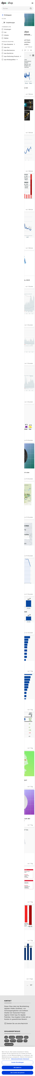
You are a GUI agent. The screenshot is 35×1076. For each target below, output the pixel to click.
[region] (17, 1061)
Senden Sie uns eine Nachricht (17, 1023)
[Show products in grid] (33, 55)
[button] (6, 1037)
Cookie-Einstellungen (17, 1062)
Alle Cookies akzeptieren (17, 1072)
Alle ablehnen (17, 1067)
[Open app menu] (32, 3)
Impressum (26, 1058)
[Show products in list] (30, 55)
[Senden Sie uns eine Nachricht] (5, 1023)
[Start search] (30, 8)
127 (31, 985)
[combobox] (16, 8)
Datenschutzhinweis (17, 1058)
